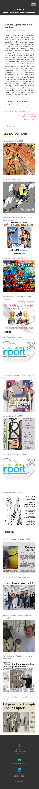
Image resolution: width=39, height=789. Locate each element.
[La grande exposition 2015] (19, 510)
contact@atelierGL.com (19, 763)
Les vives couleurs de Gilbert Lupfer (17, 111)
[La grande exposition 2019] (19, 159)
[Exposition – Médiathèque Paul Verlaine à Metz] (19, 396)
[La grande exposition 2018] (19, 197)
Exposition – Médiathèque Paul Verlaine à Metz (18, 376)
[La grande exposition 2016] (19, 434)
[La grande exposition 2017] (19, 276)
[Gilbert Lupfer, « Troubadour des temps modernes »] (19, 677)
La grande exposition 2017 (13, 258)
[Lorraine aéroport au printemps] (19, 472)
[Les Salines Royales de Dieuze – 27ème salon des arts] (19, 238)
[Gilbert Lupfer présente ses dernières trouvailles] (19, 636)
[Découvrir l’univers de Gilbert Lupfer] (19, 557)
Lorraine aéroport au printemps (14, 454)
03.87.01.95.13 (19, 774)
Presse (30, 101)
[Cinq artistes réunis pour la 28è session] (19, 595)
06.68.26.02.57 (19, 776)
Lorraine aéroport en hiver (13, 337)
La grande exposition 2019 (13, 141)
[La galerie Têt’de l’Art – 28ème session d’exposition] (19, 317)
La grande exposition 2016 (13, 416)
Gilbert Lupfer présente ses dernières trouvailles (17, 616)
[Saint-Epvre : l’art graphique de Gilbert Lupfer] (19, 717)
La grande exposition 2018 (13, 179)
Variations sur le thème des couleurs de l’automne (29, 116)
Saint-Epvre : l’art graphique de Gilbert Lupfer (17, 698)
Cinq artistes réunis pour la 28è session (17, 577)
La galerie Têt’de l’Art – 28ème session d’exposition (17, 297)
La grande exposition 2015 (13, 492)
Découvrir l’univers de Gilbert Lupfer (16, 539)
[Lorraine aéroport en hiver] (19, 355)
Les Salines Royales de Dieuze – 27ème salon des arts (17, 218)
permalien (19, 104)
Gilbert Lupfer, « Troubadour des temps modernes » (17, 657)
